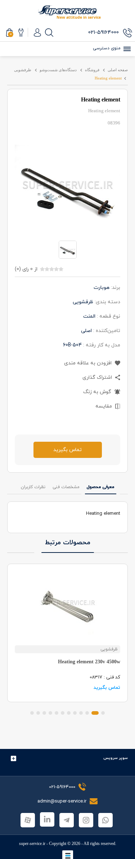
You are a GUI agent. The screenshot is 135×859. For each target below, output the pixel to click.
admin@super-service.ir (62, 801)
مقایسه (104, 406)
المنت (89, 316)
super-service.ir (32, 843)
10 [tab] (44, 713)
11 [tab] (38, 713)
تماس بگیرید (67, 449)
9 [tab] (50, 713)
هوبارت (101, 287)
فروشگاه (92, 70)
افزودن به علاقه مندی (88, 363)
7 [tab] (62, 713)
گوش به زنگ (98, 391)
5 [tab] (75, 713)
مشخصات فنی (66, 487)
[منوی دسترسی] (126, 49)
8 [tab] (56, 713)
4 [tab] (81, 713)
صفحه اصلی (118, 70)
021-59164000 (62, 787)
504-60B (72, 345)
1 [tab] (103, 713)
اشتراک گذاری (97, 377)
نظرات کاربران (33, 487)
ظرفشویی (22, 70)
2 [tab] (95, 713)
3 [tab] (87, 713)
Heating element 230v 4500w (89, 661)
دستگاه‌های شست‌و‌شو (58, 70)
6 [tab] (69, 713)
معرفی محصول (100, 487)
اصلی (86, 330)
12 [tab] (32, 713)
